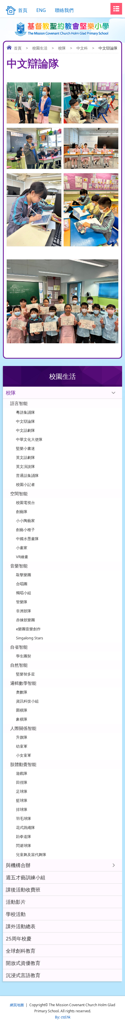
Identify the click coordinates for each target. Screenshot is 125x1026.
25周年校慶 (18, 938)
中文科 (82, 48)
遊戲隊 (21, 773)
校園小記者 (25, 484)
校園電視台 (25, 502)
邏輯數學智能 (23, 683)
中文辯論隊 (25, 421)
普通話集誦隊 (27, 475)
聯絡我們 (64, 10)
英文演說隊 (25, 466)
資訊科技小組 (27, 701)
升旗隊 (21, 737)
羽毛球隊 (23, 818)
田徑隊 (21, 782)
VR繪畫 (22, 556)
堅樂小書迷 (25, 448)
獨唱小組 (23, 592)
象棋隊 (21, 719)
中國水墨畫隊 (27, 538)
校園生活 (39, 48)
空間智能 (19, 493)
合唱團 (21, 583)
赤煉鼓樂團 (25, 619)
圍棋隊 (21, 710)
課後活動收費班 (23, 889)
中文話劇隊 (25, 430)
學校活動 (16, 914)
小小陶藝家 (25, 520)
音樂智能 (19, 566)
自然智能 (19, 665)
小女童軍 (23, 755)
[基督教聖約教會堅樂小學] (62, 29)
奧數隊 (21, 692)
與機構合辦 (18, 865)
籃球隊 (21, 800)
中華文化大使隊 (29, 439)
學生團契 (23, 656)
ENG (41, 10)
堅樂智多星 (25, 674)
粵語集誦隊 (25, 412)
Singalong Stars (29, 638)
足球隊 (21, 791)
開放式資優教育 (23, 963)
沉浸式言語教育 (23, 975)
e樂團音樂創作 (28, 628)
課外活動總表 (20, 926)
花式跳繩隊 (25, 827)
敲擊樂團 (23, 574)
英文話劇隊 (25, 457)
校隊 (62, 48)
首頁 (18, 48)
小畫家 (21, 547)
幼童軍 (21, 746)
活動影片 (16, 901)
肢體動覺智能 (23, 764)
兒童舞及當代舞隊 (31, 854)
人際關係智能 (23, 728)
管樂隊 (21, 601)
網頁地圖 (17, 1004)
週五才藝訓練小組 (25, 877)
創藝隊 (21, 511)
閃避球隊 (23, 845)
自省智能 (19, 647)
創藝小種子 (25, 529)
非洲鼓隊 (23, 610)
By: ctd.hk (62, 1017)
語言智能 (19, 403)
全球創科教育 (20, 950)
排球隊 (21, 809)
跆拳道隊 (23, 836)
